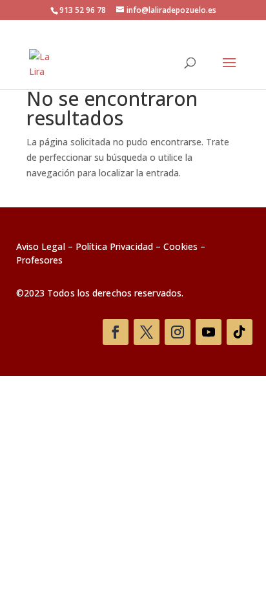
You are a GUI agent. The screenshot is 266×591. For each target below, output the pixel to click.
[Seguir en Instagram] (177, 332)
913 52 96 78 (82, 10)
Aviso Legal (40, 246)
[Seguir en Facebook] (115, 332)
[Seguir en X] (146, 332)
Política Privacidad (114, 246)
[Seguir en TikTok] (239, 332)
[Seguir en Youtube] (208, 332)
